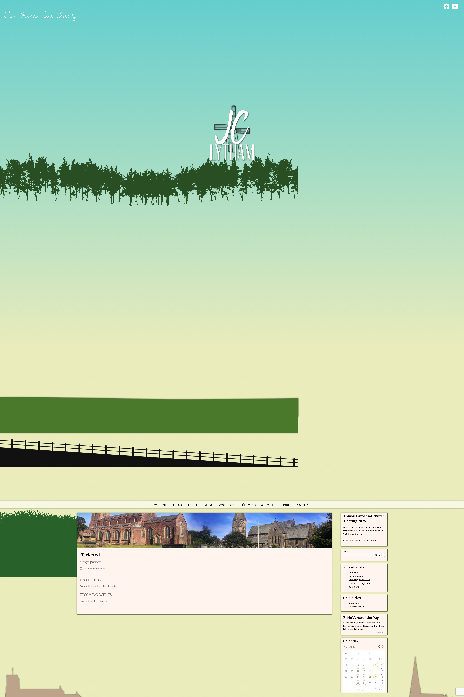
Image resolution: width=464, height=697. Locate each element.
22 (376, 677)
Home (161, 504)
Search (303, 504)
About (207, 504)
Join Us (177, 504)
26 (358, 683)
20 (364, 677)
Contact (285, 504)
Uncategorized (356, 606)
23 (382, 677)
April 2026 (354, 587)
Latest (192, 504)
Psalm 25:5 (380, 633)
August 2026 (355, 572)
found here (375, 540)
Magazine (354, 603)
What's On (226, 504)
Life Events (248, 504)
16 (382, 671)
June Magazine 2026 (359, 579)
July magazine (356, 575)
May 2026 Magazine (359, 583)
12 (358, 671)
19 (358, 677)
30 (364, 659)
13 (364, 671)
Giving (268, 504)
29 (358, 659)
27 (364, 683)
